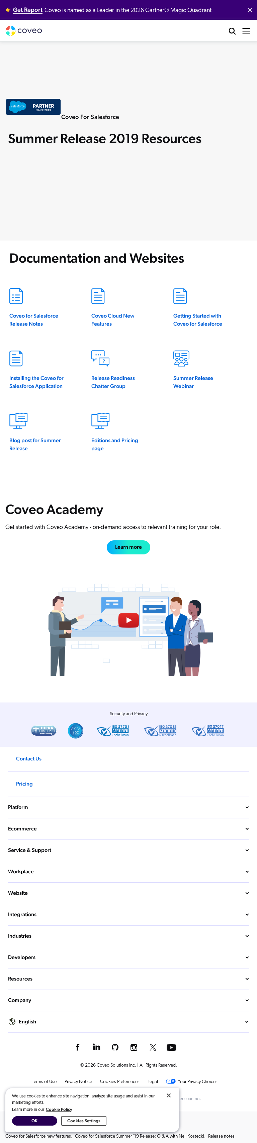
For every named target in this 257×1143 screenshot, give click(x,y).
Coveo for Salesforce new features (38, 1136)
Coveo (23, 30)
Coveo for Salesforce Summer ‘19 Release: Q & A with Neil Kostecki (139, 1136)
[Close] (168, 1095)
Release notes (221, 1136)
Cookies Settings (83, 1120)
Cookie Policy (59, 1109)
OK (34, 1120)
